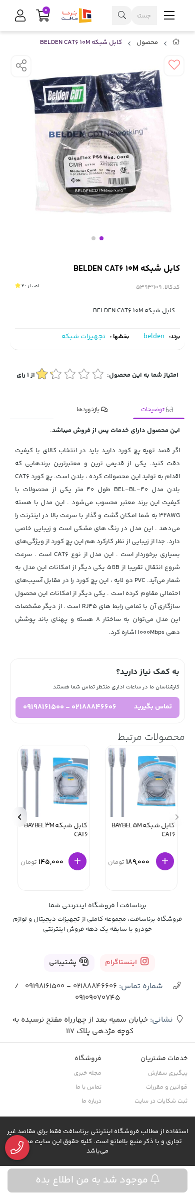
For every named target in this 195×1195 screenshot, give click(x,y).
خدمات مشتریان (164, 1058)
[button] (19, 817)
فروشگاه (88, 1058)
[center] (122, 15)
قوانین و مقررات (167, 1087)
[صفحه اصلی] (176, 44)
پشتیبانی (63, 962)
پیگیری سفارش (168, 1073)
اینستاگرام (121, 962)
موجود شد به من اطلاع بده (93, 1180)
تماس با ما (89, 1087)
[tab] (158, 410)
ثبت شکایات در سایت (161, 1101)
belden (154, 336)
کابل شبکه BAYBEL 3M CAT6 (56, 831)
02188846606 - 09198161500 (69, 707)
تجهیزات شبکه (84, 336)
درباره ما (92, 1101)
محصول (147, 42)
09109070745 (97, 998)
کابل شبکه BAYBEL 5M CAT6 (143, 831)
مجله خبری (88, 1073)
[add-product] (165, 861)
